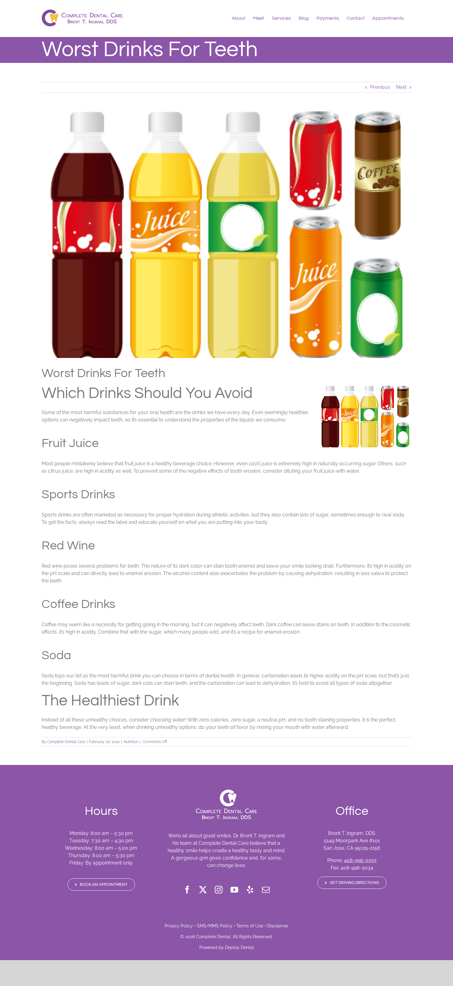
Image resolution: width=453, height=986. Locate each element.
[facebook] (187, 889)
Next (401, 87)
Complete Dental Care (66, 742)
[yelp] (250, 889)
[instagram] (218, 889)
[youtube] (234, 889)
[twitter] (203, 889)
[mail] (265, 889)
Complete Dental (213, 936)
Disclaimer (277, 925)
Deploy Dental (239, 947)
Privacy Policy (179, 925)
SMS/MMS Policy (214, 925)
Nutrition (131, 742)
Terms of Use (249, 925)
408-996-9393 (360, 860)
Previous (380, 87)
